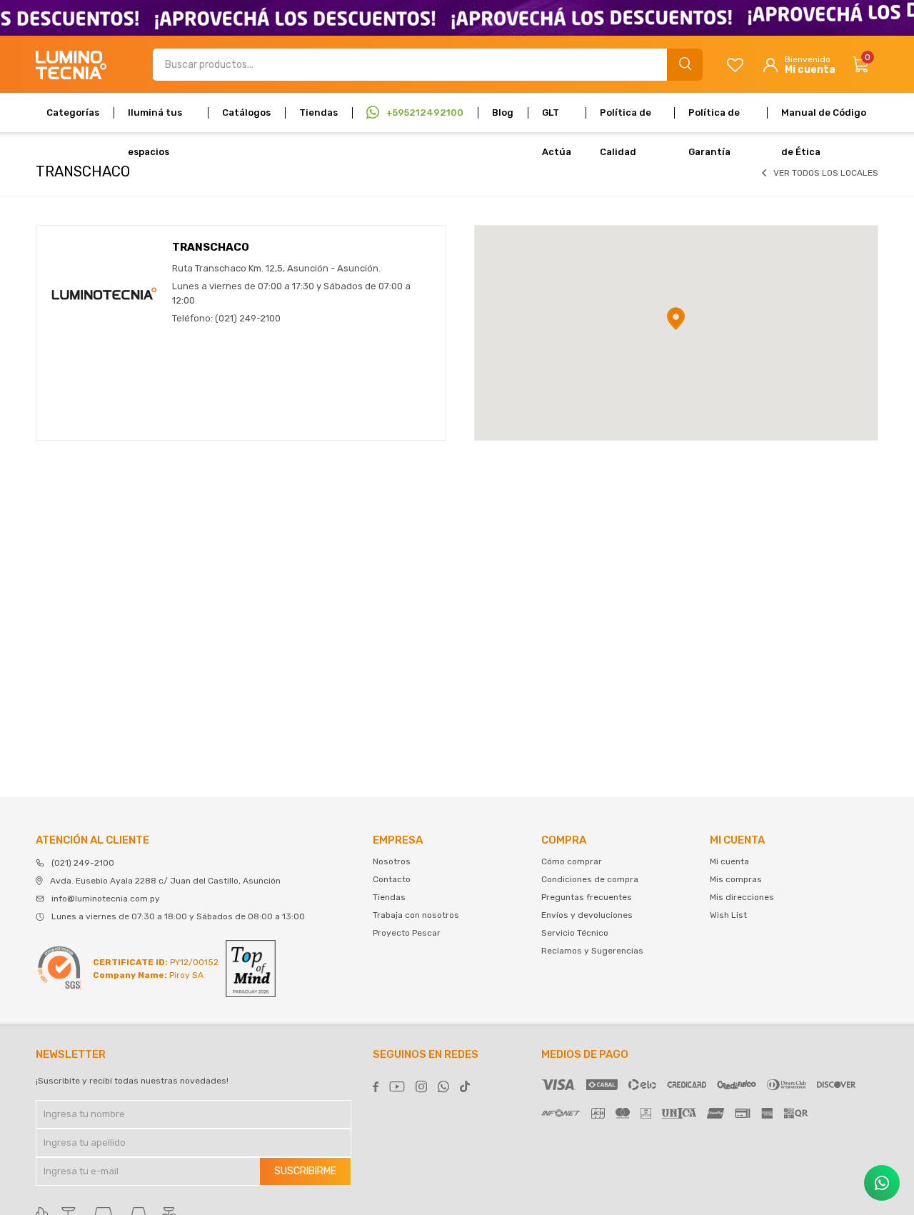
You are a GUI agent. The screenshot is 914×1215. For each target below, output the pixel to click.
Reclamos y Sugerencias (592, 951)
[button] (685, 65)
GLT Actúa (556, 119)
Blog (502, 112)
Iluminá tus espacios (155, 119)
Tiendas (318, 112)
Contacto (392, 879)
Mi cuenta (729, 861)
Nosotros (392, 861)
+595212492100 (424, 112)
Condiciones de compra (589, 879)
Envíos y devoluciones (587, 915)
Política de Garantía (714, 119)
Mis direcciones (742, 897)
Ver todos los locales (825, 173)
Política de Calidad (625, 119)
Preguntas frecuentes (586, 897)
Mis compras (736, 879)
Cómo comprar (571, 861)
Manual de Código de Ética (823, 119)
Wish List (728, 915)
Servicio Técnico (574, 933)
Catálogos (246, 112)
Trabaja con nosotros (416, 915)
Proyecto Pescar (407, 933)
